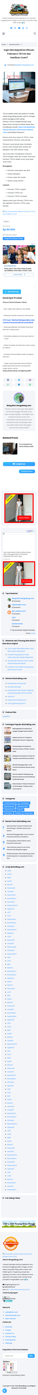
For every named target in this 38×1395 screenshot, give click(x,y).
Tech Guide (8, 813)
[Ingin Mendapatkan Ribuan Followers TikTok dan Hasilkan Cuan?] (19, 214)
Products (20, 810)
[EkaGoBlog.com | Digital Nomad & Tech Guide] (19, 15)
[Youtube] (19, 28)
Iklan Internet (10, 1319)
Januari (10, 891)
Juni (9, 874)
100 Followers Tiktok (10, 235)
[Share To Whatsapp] (8, 385)
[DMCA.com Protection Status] (7, 1302)
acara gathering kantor (17, 703)
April (9, 881)
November (11, 898)
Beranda (8, 1327)
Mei (9, 877)
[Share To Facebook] (8, 380)
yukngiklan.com (11, 1312)
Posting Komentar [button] (27, 471)
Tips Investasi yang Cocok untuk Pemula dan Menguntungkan (18, 848)
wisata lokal (28, 813)
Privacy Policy (10, 1337)
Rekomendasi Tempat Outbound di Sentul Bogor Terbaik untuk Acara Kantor (24, 786)
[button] (4, 1390)
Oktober (11, 902)
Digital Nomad (9, 806)
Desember (11, 895)
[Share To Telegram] (19, 385)
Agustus (10, 909)
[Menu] (3, 34)
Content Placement (10, 803)
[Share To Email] (30, 380)
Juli (9, 871)
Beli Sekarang (13, 292)
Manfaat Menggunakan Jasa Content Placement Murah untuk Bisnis (24, 767)
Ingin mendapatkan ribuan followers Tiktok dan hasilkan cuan (19, 129)
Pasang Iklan (10, 1340)
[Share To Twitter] (19, 380)
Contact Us (9, 1333)
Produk (8, 1330)
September (12, 905)
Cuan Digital (25, 803)
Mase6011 (6, 716)
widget (33, 633)
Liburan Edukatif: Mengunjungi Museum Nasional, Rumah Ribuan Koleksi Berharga (24, 776)
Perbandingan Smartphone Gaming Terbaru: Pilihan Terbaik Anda (23, 749)
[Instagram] (15, 28)
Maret (10, 884)
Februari (11, 888)
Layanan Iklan (9, 810)
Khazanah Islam (22, 806)
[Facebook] (11, 28)
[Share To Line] (30, 385)
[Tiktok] (23, 28)
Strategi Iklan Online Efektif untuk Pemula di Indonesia (19, 842)
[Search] (35, 33)
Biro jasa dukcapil (14, 687)
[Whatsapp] (27, 28)
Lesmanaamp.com (12, 1315)
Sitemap (8, 1343)
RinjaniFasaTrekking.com (17, 700)
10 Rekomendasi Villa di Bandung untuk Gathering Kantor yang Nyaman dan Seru (20, 856)
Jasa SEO (11, 696)
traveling (18, 813)
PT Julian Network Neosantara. (19, 1289)
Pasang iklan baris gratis (17, 683)
